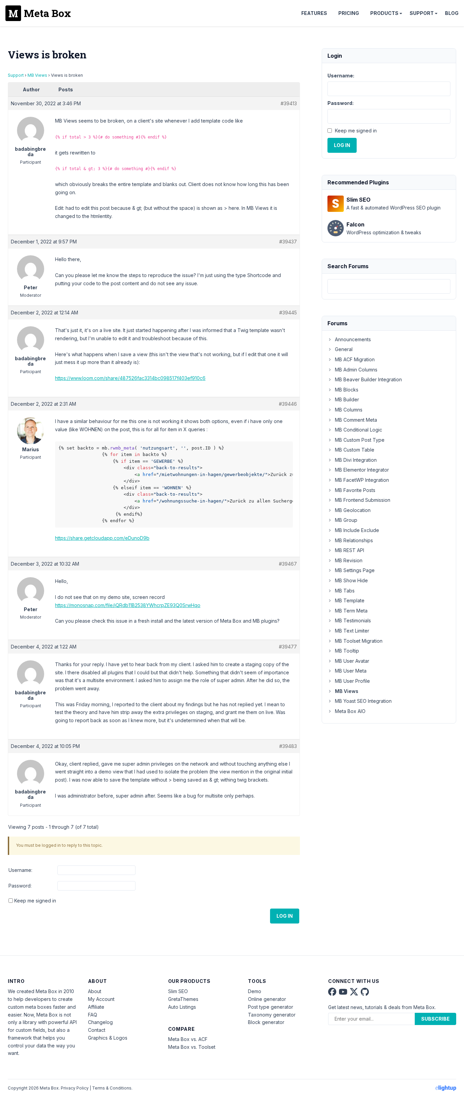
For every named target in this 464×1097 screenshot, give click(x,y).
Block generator (266, 1022)
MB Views (37, 75)
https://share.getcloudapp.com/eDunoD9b (102, 538)
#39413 (289, 103)
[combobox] (388, 286)
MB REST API (349, 550)
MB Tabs (345, 590)
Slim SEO (178, 991)
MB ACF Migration (355, 359)
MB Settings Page (355, 570)
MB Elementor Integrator (362, 470)
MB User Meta (351, 671)
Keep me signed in (35, 900)
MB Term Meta (351, 611)
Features (314, 13)
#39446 (288, 404)
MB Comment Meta (356, 420)
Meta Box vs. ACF (188, 1039)
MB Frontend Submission (362, 500)
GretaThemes (183, 999)
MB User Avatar (352, 661)
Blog (452, 13)
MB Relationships (354, 540)
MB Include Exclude (357, 530)
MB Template (349, 600)
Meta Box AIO (350, 711)
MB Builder (347, 399)
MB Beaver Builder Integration (368, 379)
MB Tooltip (347, 651)
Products (384, 13)
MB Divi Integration (356, 460)
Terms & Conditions (111, 1088)
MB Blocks (346, 389)
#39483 (288, 746)
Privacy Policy (75, 1088)
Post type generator (270, 1007)
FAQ (92, 1015)
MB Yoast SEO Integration (363, 701)
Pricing (348, 13)
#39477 (288, 647)
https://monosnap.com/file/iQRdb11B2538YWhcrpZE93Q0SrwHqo (127, 605)
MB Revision (348, 560)
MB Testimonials (353, 620)
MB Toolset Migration (358, 641)
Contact (96, 1030)
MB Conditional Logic (358, 430)
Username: (20, 870)
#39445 (288, 312)
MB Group (346, 520)
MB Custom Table (354, 450)
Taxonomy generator (272, 1015)
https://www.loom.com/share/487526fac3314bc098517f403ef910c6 (130, 378)
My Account (101, 999)
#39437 (288, 241)
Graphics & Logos (107, 1038)
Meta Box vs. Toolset (191, 1047)
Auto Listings (182, 1007)
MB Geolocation (353, 510)
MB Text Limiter (352, 631)
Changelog (100, 1022)
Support (422, 13)
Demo (254, 991)
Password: (20, 886)
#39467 (288, 564)
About (94, 991)
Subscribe (435, 1019)
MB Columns (348, 410)
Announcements (353, 339)
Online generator (267, 999)
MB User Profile (352, 681)
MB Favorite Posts (355, 490)
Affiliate (96, 1007)
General (344, 349)
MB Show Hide (351, 580)
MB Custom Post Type (360, 440)
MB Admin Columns (356, 369)
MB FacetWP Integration (362, 480)
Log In (284, 916)
